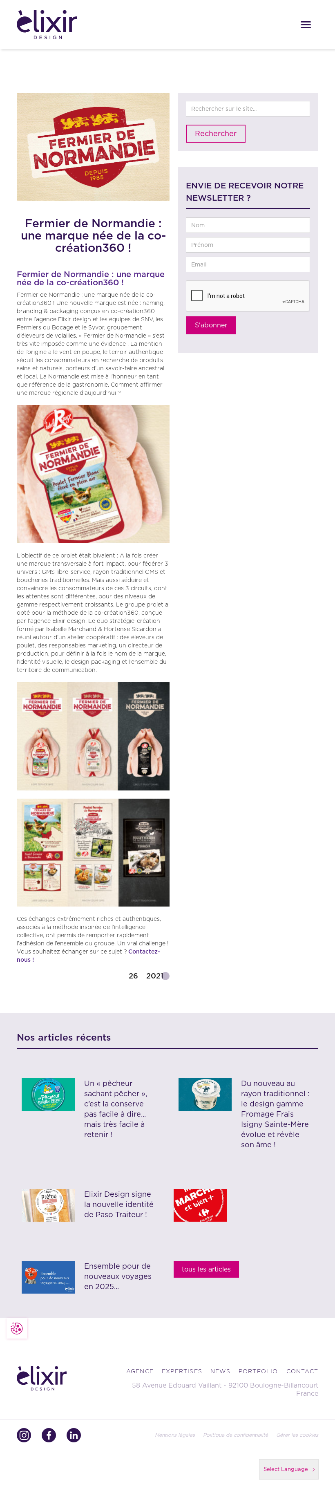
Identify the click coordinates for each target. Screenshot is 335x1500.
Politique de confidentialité (235, 1435)
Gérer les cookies (297, 1435)
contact (302, 1371)
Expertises (182, 1371)
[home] (54, 25)
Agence (140, 1371)
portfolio (258, 1371)
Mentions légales (175, 1435)
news (220, 1371)
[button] (305, 25)
